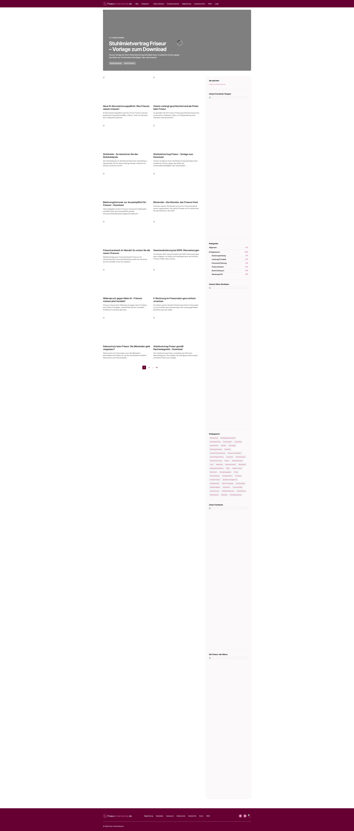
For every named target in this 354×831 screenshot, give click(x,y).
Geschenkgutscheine (217, 457)
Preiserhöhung (214, 476)
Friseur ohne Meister (234, 453)
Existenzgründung (115, 63)
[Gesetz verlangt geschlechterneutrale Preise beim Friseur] (177, 90)
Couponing (238, 442)
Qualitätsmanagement (230, 480)
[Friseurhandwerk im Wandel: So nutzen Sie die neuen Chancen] (126, 234)
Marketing (219, 464)
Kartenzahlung (240, 457)
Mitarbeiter (242, 464)
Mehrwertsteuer (230, 464)
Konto (201, 816)
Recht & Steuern (129, 63)
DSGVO (223, 445)
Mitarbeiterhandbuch (216, 468)
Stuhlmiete (226, 487)
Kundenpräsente (237, 461)
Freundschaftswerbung (217, 453)
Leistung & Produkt (219, 259)
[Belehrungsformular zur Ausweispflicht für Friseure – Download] (126, 186)
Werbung (224, 495)
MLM (227, 468)
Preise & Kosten (218, 267)
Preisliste (238, 476)
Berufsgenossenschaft (228, 438)
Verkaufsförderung (228, 491)
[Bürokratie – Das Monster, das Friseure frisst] (177, 186)
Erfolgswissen (214, 252)
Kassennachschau (216, 461)
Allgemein (213, 247)
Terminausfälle (237, 487)
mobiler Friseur (237, 468)
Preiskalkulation (227, 476)
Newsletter (159, 816)
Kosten (227, 461)
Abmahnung (214, 438)
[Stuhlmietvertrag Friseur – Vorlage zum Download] (177, 40)
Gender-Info (192, 816)
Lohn (211, 464)
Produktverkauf (215, 480)
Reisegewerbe (214, 483)
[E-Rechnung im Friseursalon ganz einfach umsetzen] (177, 282)
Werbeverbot (214, 495)
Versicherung (241, 491)
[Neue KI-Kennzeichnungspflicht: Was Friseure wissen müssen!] (126, 90)
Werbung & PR (217, 274)
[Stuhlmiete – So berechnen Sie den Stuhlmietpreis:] (126, 138)
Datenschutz (214, 445)
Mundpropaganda (225, 472)
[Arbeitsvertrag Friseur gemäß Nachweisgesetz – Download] (177, 330)
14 (156, 367)
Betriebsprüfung (215, 442)
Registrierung (148, 816)
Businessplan (227, 442)
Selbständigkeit (215, 487)
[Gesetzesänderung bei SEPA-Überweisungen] (177, 234)
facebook (227, 449)
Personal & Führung (219, 263)
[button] (249, 4)
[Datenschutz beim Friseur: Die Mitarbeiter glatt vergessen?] (126, 330)
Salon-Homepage (227, 483)
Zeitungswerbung (235, 495)
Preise (236, 472)
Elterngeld (232, 445)
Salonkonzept (240, 483)
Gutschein (229, 457)
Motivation (213, 472)
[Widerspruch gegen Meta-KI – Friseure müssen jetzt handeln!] (126, 282)
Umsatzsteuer (214, 491)
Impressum (170, 816)
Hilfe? (208, 816)
